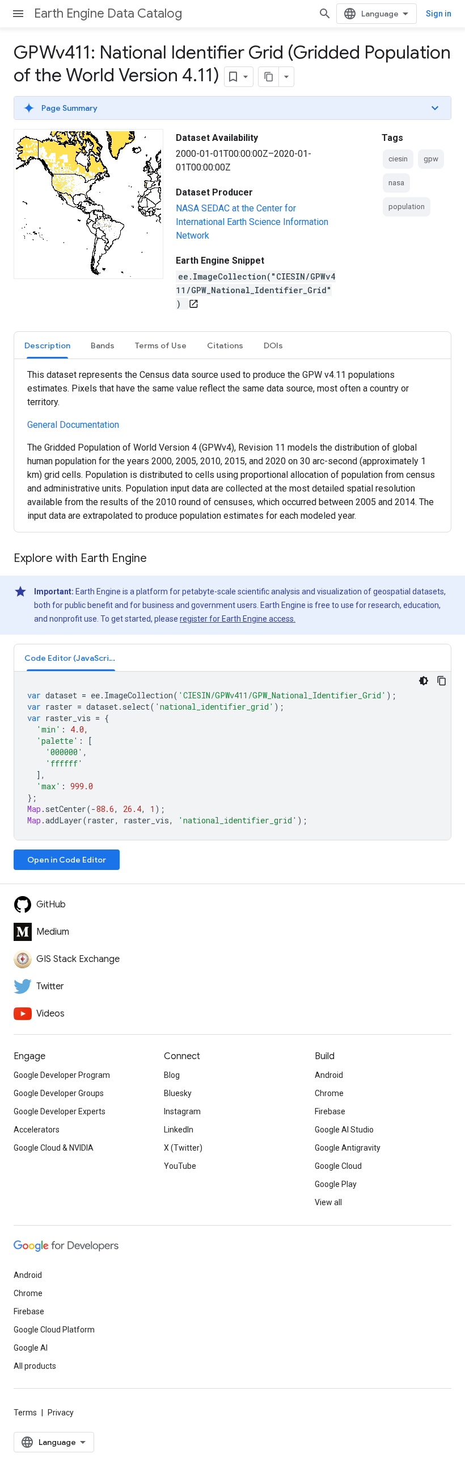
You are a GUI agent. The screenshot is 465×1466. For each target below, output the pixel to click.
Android (329, 1075)
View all (328, 1202)
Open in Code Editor (66, 860)
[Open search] (325, 13)
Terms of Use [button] (161, 345)
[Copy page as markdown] (269, 76)
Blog (172, 1075)
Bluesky (178, 1093)
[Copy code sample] (442, 681)
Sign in (438, 13)
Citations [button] (225, 345)
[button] (232, 108)
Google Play (336, 1184)
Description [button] (47, 345)
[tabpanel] (232, 445)
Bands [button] (103, 345)
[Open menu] (18, 13)
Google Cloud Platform (54, 1329)
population (406, 206)
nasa (396, 182)
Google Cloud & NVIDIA (54, 1147)
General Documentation (73, 424)
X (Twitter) (183, 1147)
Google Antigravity (348, 1147)
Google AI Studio (344, 1129)
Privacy (61, 1412)
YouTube (180, 1166)
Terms (25, 1412)
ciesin (398, 159)
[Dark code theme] (424, 681)
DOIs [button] (273, 345)
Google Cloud (338, 1166)
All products (35, 1366)
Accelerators (37, 1129)
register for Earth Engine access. (237, 618)
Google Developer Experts (59, 1111)
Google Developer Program (62, 1075)
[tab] (47, 345)
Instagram (182, 1111)
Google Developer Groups (59, 1093)
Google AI (31, 1347)
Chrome (329, 1093)
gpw (431, 159)
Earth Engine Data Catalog (108, 13)
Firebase (330, 1111)
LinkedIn (178, 1129)
